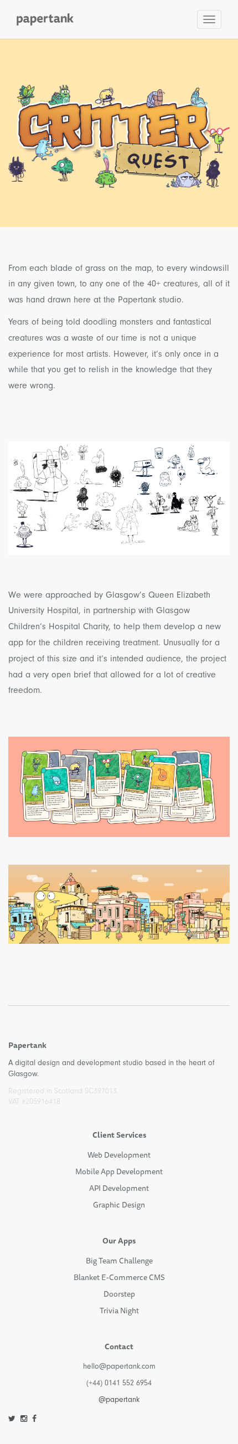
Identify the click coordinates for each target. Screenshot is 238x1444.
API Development (119, 1188)
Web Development (119, 1155)
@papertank (119, 1399)
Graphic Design (119, 1205)
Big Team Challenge (119, 1261)
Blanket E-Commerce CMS (119, 1277)
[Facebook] (34, 1419)
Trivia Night (119, 1310)
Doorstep (119, 1294)
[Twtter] (11, 1419)
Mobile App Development (119, 1171)
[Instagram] (23, 1419)
